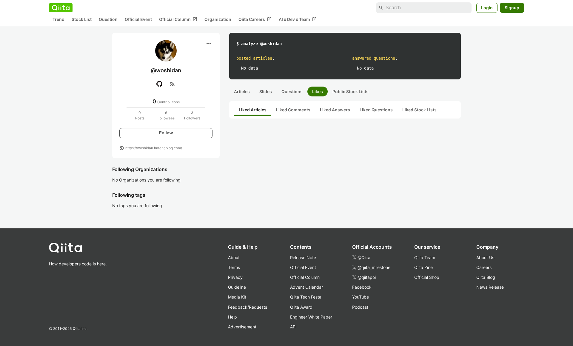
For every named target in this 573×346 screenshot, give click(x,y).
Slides (265, 91)
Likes (317, 91)
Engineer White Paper (311, 316)
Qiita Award (301, 307)
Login (487, 7)
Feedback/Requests (247, 307)
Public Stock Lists (350, 91)
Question (108, 19)
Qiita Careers (255, 19)
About (234, 257)
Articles (242, 91)
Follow (166, 132)
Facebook (362, 287)
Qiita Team (424, 257)
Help (232, 316)
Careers (484, 267)
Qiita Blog (485, 277)
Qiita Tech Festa (305, 296)
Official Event (138, 19)
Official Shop (426, 277)
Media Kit (237, 296)
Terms (234, 267)
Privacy (235, 277)
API (293, 326)
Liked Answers (335, 109)
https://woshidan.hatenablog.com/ (153, 148)
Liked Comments (293, 109)
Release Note (303, 257)
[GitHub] (159, 83)
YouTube (360, 296)
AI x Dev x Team (298, 19)
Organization (217, 19)
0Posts (139, 115)
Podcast (360, 307)
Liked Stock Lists (419, 109)
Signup (512, 7)
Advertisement (242, 326)
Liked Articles (253, 109)
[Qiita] (61, 7)
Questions (292, 91)
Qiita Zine (423, 267)
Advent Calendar (306, 287)
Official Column (178, 19)
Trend (58, 19)
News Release (490, 287)
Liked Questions (376, 109)
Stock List (82, 19)
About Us (485, 257)
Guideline (237, 287)
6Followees (166, 115)
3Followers (192, 115)
